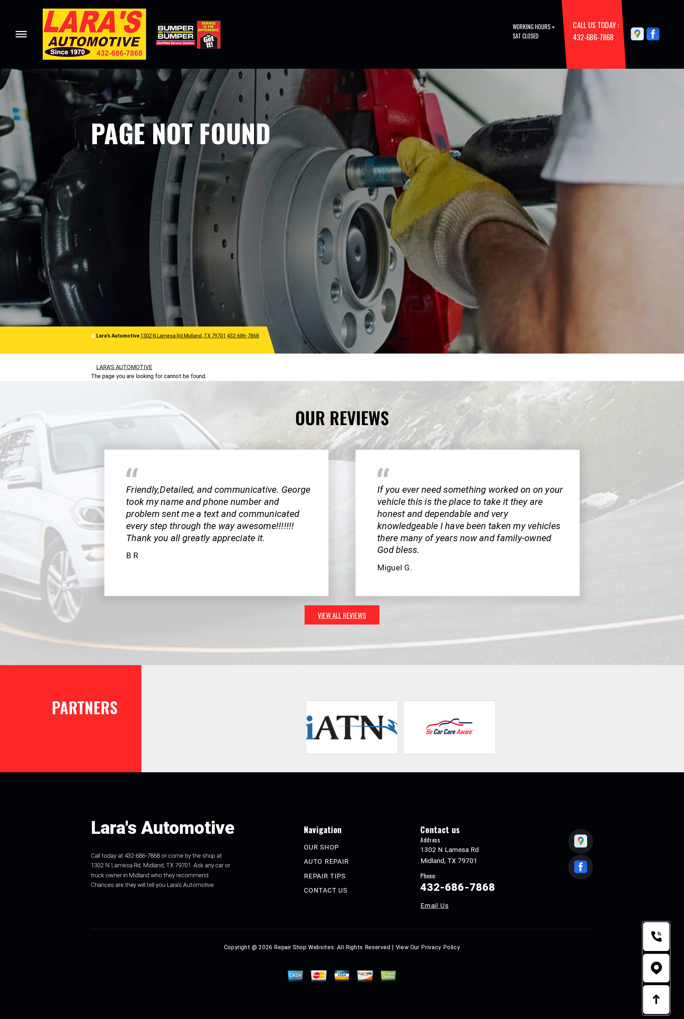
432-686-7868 (593, 36)
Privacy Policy (440, 947)
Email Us (434, 905)
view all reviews (342, 615)
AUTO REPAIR (326, 861)
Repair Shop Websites (304, 947)
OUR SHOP (321, 847)
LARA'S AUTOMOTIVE (124, 367)
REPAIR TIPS (324, 876)
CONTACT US (325, 890)
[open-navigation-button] (21, 34)
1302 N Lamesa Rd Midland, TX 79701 (183, 336)
